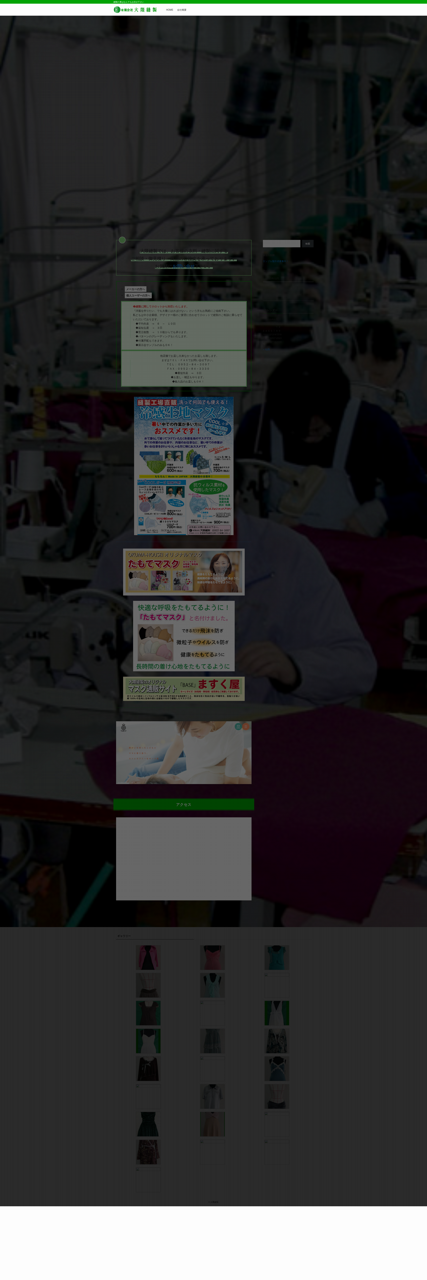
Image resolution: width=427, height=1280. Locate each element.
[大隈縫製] (135, 9)
